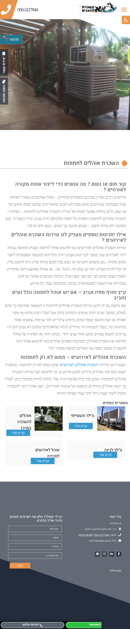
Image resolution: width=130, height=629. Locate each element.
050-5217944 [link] (101, 535)
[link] (126, 20)
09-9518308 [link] (85, 535)
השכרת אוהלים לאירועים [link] (79, 365)
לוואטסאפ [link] (95, 625)
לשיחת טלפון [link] (31, 625)
